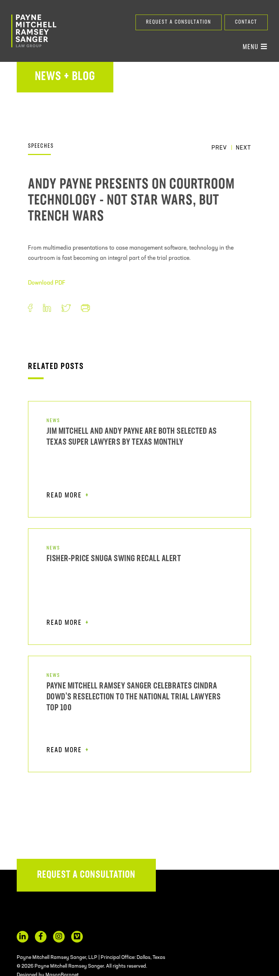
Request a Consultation (178, 22)
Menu (252, 47)
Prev (219, 148)
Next (243, 148)
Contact (246, 22)
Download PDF (46, 283)
